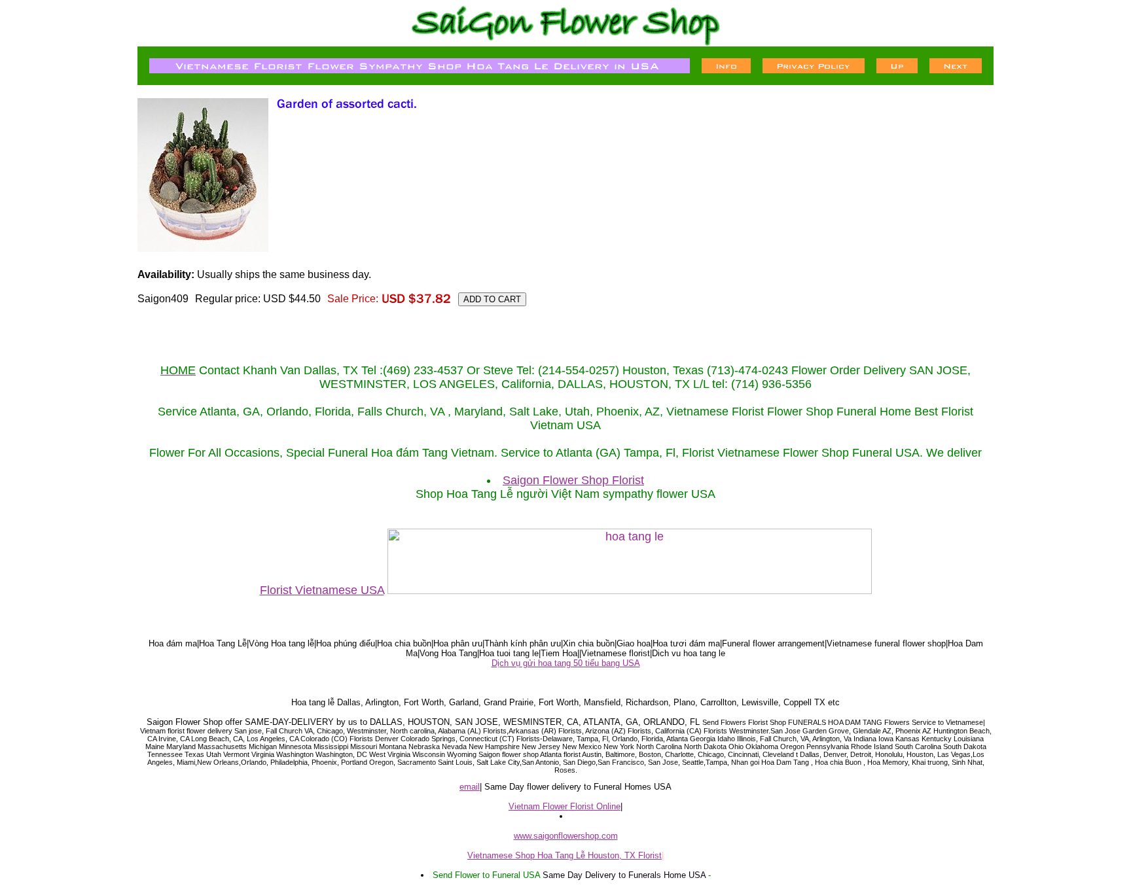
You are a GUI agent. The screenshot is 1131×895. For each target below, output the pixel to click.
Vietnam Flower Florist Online (564, 806)
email (469, 787)
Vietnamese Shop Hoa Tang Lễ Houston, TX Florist (564, 855)
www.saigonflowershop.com (566, 836)
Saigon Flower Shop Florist (573, 480)
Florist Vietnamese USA (322, 590)
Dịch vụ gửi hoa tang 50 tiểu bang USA (566, 663)
